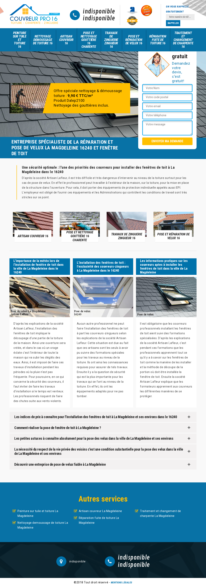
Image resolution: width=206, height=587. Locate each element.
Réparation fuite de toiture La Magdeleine (99, 520)
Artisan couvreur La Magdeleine (100, 511)
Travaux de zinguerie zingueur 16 (111, 40)
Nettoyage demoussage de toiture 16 (42, 39)
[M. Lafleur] (34, 14)
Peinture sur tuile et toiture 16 (19, 40)
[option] (32, 226)
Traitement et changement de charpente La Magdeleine (160, 513)
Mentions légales (121, 582)
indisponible (99, 11)
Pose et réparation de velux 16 (133, 39)
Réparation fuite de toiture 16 (157, 39)
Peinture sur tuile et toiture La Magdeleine (38, 513)
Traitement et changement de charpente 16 (183, 40)
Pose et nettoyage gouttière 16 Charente (89, 40)
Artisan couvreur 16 (66, 39)
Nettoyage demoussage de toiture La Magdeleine (43, 525)
